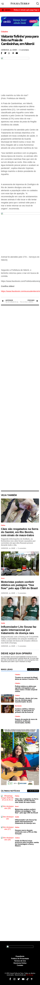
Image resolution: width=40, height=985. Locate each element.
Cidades (4, 32)
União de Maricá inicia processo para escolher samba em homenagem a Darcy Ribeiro (27, 843)
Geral (2, 578)
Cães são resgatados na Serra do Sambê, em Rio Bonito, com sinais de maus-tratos (19, 532)
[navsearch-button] (37, 3)
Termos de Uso (20, 961)
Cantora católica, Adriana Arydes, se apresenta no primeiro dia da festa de (25, 710)
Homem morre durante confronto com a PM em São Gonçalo (26, 832)
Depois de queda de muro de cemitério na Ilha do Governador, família (26, 721)
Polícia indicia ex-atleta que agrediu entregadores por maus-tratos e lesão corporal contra (26, 688)
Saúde (3, 623)
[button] (5, 53)
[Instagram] (13, 979)
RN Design (29, 975)
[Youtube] (22, 979)
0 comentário (24, 50)
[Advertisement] (20, 398)
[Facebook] (9, 979)
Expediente (20, 956)
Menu (3, 3)
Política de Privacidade (20, 958)
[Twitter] (18, 979)
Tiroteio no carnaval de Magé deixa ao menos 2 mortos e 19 (26, 678)
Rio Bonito (18, 706)
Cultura (17, 695)
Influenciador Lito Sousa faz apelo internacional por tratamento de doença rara (18, 630)
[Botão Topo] (31, 979)
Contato (20, 965)
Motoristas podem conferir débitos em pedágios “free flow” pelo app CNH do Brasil (19, 585)
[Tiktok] (27, 979)
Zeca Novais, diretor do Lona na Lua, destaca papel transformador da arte (26, 700)
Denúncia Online (20, 963)
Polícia (3, 525)
